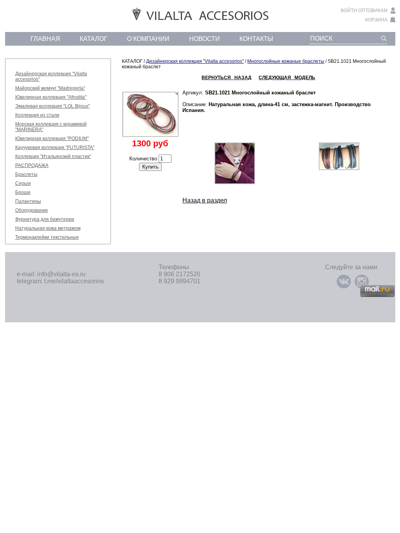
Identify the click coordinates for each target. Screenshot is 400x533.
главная (45, 39)
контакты (256, 39)
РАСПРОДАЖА (31, 165)
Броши (22, 192)
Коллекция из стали (37, 115)
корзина (376, 20)
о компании (148, 39)
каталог (93, 39)
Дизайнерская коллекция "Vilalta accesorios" (195, 61)
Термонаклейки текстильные (47, 237)
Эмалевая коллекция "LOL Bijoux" (52, 106)
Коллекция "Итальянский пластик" (53, 156)
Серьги (23, 183)
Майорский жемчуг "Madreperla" (50, 88)
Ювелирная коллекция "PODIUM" (52, 138)
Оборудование (31, 210)
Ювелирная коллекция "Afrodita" (50, 97)
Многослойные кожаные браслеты (285, 61)
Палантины (28, 201)
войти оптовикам (364, 10)
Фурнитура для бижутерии (44, 219)
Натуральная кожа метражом (47, 228)
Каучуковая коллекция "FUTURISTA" (55, 147)
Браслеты (26, 174)
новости (204, 39)
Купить (150, 167)
